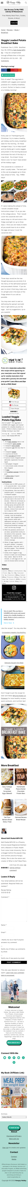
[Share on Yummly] (20, 70)
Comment (5, 897)
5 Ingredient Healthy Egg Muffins (14, 632)
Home (3, 30)
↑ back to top (14, 1127)
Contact (14, 1157)
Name (4, 925)
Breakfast (4, 32)
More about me (13, 1042)
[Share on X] (8, 70)
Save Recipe (15, 408)
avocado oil (12, 456)
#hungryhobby (7, 599)
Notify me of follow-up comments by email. (13, 950)
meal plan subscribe (17, 368)
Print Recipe (15, 402)
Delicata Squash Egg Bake (14, 663)
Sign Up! (5, 1148)
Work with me (14, 1139)
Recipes (10, 30)
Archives (4, 1114)
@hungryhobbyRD (13, 597)
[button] (11, 411)
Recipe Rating (6, 890)
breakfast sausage (13, 472)
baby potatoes (12, 442)
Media (14, 1159)
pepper (14, 452)
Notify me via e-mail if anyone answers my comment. (12, 941)
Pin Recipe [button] (14, 405)
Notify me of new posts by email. (13, 958)
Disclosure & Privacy (14, 1136)
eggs (7, 470)
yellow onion (10, 476)
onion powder (16, 446)
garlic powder (17, 444)
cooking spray (8, 478)
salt (13, 448)
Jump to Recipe (9, 75)
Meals (16, 30)
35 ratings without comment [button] (18, 867)
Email (3, 932)
